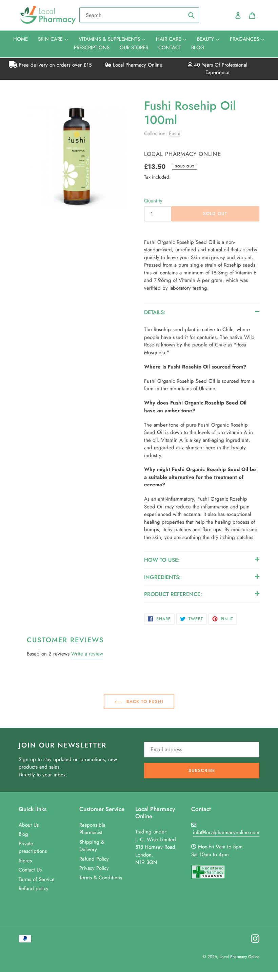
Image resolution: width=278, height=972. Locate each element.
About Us (29, 825)
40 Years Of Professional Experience (219, 68)
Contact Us (30, 870)
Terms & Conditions (100, 877)
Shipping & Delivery (91, 845)
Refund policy (33, 888)
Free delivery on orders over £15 (54, 65)
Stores (25, 860)
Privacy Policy (94, 868)
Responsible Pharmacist (92, 828)
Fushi (174, 133)
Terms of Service (37, 879)
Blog (23, 834)
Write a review (87, 654)
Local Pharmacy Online (136, 65)
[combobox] (139, 14)
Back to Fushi (144, 701)
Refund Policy (94, 859)
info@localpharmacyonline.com (226, 832)
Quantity (153, 200)
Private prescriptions (33, 847)
